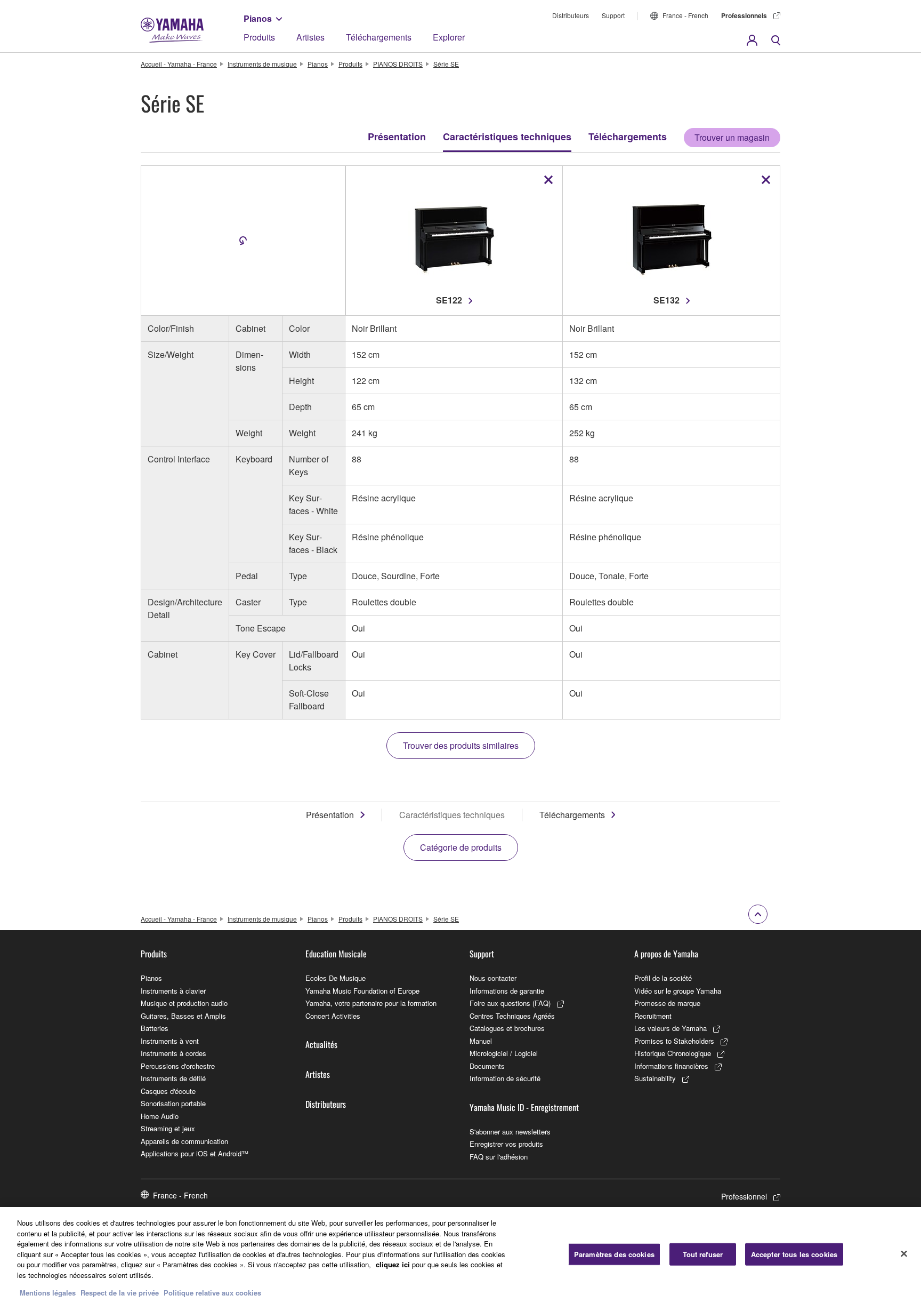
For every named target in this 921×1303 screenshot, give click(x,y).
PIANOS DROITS (398, 63)
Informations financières (671, 1066)
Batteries (154, 1028)
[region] (460, 1255)
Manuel (481, 1041)
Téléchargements (378, 37)
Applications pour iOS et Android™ (194, 1153)
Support (613, 15)
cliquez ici (393, 1264)
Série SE (446, 63)
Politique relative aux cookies (212, 1292)
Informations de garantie (507, 991)
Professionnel (744, 1196)
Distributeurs (570, 15)
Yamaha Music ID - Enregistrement (524, 1107)
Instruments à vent (170, 1041)
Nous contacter (493, 978)
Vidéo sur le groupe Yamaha (677, 991)
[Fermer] (904, 1254)
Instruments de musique (262, 63)
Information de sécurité (505, 1078)
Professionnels (744, 15)
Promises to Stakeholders (674, 1041)
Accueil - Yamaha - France (179, 63)
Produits (259, 37)
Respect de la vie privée (119, 1292)
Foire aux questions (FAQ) (510, 1003)
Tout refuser (703, 1254)
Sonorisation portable (173, 1103)
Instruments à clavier (173, 991)
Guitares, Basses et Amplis (183, 1016)
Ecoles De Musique (335, 978)
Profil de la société (663, 978)
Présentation (397, 136)
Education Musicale (336, 953)
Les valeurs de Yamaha (670, 1028)
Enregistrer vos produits (506, 1144)
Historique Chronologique (672, 1053)
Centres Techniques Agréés (512, 1016)
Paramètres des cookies (614, 1254)
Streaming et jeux (168, 1128)
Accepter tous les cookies (794, 1254)
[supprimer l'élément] (548, 179)
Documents (487, 1066)
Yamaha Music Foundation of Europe (362, 991)
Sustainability (655, 1078)
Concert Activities (332, 1016)
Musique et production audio (184, 1003)
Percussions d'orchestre (178, 1066)
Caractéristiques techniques (507, 136)
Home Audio (160, 1116)
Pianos (258, 18)
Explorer (449, 37)
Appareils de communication (184, 1141)
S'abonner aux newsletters (510, 1131)
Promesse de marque (667, 1003)
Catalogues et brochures (507, 1028)
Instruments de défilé (173, 1078)
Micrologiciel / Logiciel (504, 1053)
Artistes (310, 37)
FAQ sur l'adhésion (499, 1157)
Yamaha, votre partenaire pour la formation (371, 1003)
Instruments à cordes (173, 1053)
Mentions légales (48, 1292)
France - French (685, 15)
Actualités (321, 1044)
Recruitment (653, 1016)
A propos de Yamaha (666, 953)
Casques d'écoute (168, 1091)
